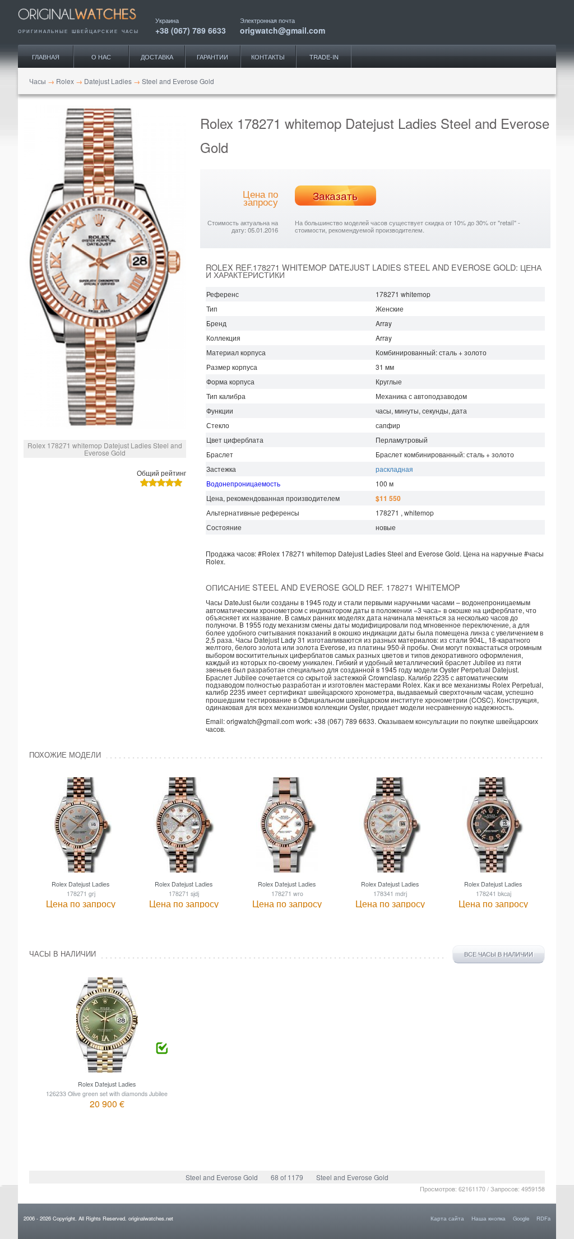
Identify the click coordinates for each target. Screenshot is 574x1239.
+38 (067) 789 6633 (190, 29)
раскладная (394, 469)
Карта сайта (447, 1218)
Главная (45, 56)
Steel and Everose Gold (222, 1177)
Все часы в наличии (498, 954)
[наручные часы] (86, 23)
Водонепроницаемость (243, 483)
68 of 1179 (287, 1177)
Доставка (157, 56)
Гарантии (212, 56)
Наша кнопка (488, 1218)
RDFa (543, 1218)
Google (521, 1218)
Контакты (268, 56)
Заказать (335, 195)
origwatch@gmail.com (282, 29)
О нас (101, 56)
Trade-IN (324, 56)
